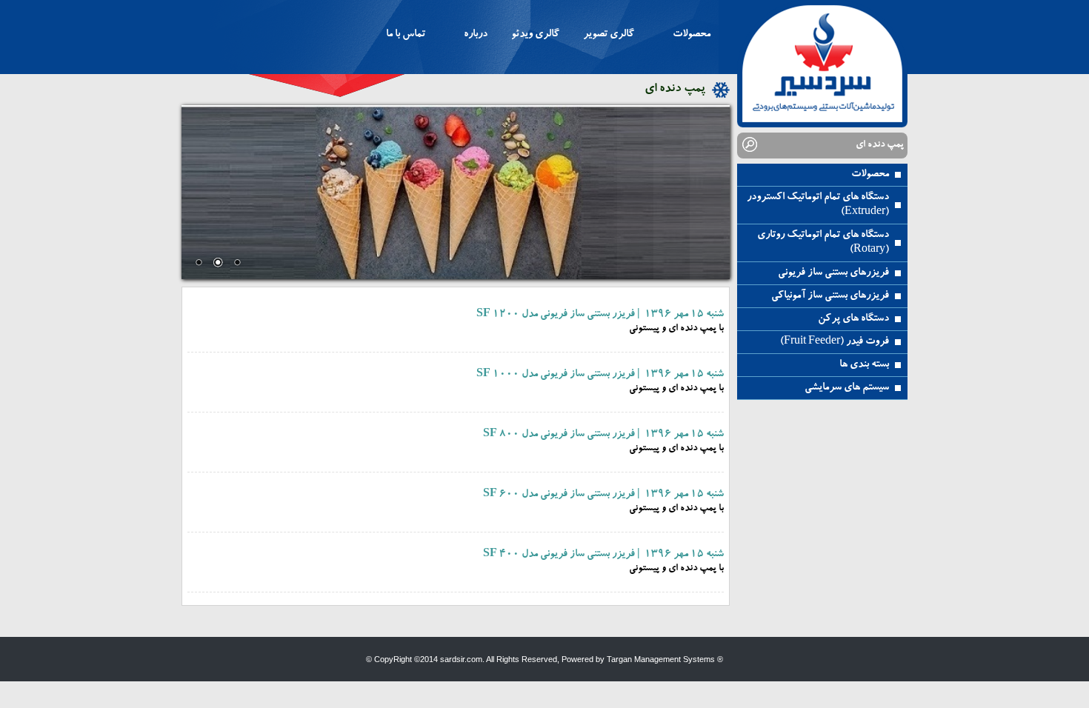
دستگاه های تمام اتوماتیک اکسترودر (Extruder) (818, 205)
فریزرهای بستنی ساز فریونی (833, 273)
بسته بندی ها (864, 365)
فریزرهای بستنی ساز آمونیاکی (830, 296)
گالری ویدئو (535, 35)
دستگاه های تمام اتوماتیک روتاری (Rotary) (823, 243)
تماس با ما (405, 35)
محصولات (870, 175)
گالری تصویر (608, 35)
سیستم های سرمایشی (847, 388)
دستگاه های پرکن (853, 319)
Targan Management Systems (661, 659)
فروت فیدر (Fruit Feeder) (834, 342)
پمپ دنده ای (675, 89)
